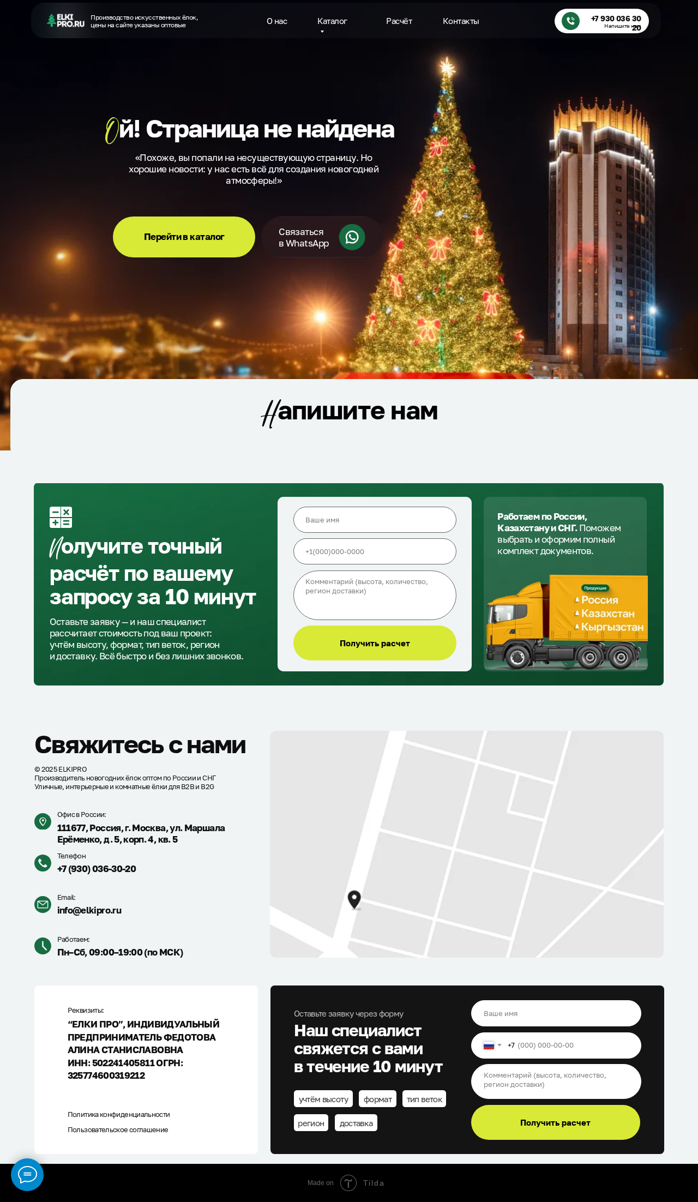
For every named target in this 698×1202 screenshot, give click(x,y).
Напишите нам (622, 26)
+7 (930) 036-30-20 (96, 868)
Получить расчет (375, 643)
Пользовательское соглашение (118, 1129)
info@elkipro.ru (89, 910)
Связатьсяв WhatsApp (304, 237)
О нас (277, 21)
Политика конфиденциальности (119, 1114)
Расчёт (399, 21)
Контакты (461, 21)
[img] (65, 20)
